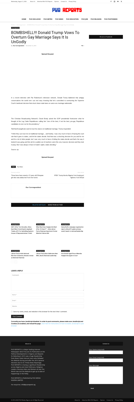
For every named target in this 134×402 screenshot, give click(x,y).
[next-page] (15, 262)
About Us (32, 1)
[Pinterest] (51, 58)
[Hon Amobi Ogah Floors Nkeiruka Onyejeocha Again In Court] (72, 244)
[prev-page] (12, 262)
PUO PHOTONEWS (110, 19)
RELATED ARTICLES (39, 205)
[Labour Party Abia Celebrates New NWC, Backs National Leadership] (47, 244)
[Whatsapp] (60, 58)
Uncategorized (21, 25)
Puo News (20, 167)
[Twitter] (121, 1)
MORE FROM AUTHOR (55, 205)
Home (13, 25)
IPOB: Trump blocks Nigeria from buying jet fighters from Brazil (69, 176)
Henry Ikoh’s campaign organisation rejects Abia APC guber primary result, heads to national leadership (72, 229)
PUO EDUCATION (72, 19)
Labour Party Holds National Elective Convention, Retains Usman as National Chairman (22, 255)
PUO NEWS (59, 19)
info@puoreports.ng (28, 385)
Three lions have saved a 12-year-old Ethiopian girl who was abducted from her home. (27, 176)
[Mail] (117, 1)
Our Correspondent (18, 45)
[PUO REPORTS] (67, 10)
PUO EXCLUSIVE (35, 19)
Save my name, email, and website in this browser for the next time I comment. (40, 311)
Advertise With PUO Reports (44, 1)
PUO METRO (48, 19)
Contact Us (64, 1)
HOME (24, 19)
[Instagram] (114, 1)
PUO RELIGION (96, 19)
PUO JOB (84, 19)
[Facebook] (111, 1)
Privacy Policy (72, 1)
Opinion (56, 1)
